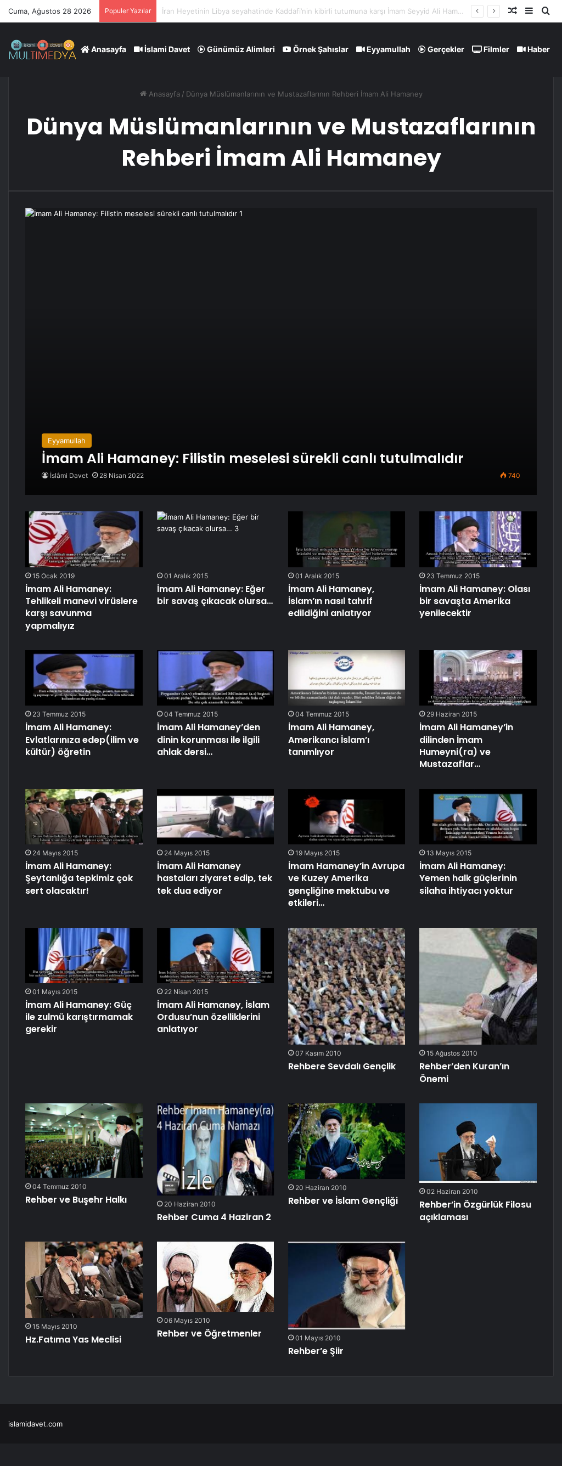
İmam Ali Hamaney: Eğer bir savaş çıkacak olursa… (215, 595)
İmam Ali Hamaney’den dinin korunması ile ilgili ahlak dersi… (208, 739)
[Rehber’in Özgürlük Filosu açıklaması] (478, 1143)
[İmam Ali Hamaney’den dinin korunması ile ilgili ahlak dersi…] (215, 678)
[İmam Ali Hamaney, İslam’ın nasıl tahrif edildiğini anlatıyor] (347, 539)
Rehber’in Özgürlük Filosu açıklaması (475, 1210)
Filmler (495, 49)
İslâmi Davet (69, 475)
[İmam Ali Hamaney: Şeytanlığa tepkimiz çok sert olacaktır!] (84, 816)
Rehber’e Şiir (316, 1351)
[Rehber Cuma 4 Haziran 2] (215, 1149)
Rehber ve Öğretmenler (209, 1333)
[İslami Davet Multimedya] (42, 49)
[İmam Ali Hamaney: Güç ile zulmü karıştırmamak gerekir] (84, 955)
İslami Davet (166, 49)
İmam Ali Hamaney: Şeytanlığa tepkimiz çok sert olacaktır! (79, 878)
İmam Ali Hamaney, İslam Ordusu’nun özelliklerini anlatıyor (213, 1017)
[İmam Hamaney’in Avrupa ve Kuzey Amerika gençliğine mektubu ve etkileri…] (347, 816)
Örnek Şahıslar (320, 49)
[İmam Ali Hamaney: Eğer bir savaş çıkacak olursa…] (215, 539)
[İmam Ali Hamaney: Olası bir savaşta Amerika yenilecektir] (478, 539)
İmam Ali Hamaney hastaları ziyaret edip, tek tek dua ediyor (214, 878)
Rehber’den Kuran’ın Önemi (464, 1072)
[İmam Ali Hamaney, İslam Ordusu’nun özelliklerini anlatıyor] (215, 955)
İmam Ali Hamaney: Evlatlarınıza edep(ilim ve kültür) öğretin (82, 739)
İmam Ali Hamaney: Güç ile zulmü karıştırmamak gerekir (79, 1017)
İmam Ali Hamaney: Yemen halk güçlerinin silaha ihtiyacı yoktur (468, 878)
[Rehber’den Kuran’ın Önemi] (478, 986)
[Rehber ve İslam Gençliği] (347, 1141)
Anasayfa (107, 49)
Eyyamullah (388, 49)
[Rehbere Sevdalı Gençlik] (347, 986)
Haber (538, 49)
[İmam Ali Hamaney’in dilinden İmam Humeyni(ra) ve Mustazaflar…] (478, 678)
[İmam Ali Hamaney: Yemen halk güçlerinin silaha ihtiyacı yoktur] (478, 816)
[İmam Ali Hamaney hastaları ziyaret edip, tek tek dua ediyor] (215, 816)
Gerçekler (445, 49)
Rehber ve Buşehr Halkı (76, 1199)
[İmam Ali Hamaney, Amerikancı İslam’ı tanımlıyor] (347, 678)
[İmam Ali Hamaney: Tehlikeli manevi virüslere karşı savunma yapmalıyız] (84, 539)
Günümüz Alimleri (240, 49)
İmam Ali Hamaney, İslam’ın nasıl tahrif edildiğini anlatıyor (331, 601)
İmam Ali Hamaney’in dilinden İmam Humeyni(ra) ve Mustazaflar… (466, 745)
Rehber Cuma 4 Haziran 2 (214, 1217)
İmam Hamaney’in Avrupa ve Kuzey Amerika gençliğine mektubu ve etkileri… (346, 884)
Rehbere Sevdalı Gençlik (342, 1066)
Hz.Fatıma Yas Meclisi (73, 1339)
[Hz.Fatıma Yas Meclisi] (84, 1280)
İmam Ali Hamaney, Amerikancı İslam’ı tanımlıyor (331, 739)
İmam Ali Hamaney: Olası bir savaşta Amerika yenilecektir (474, 601)
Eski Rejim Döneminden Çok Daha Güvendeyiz (240, 11)
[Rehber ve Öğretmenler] (215, 1277)
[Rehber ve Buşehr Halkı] (84, 1140)
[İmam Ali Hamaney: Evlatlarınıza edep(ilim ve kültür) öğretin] (84, 678)
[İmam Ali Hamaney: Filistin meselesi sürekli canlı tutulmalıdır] (280, 351)
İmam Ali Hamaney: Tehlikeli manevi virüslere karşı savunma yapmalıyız (81, 607)
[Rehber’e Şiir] (347, 1285)
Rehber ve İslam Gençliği (343, 1200)
